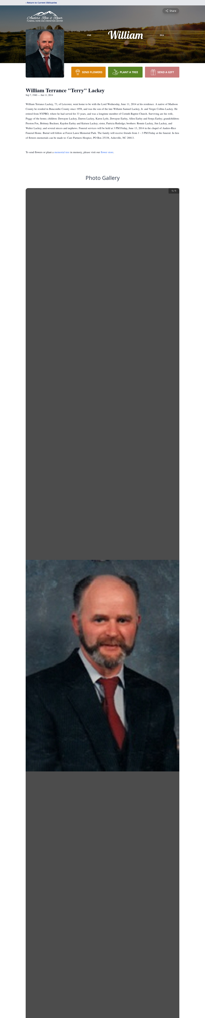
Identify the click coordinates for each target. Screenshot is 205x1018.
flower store (107, 152)
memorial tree (61, 152)
